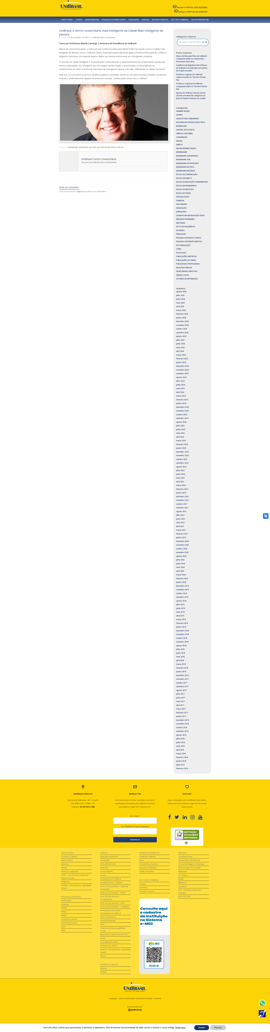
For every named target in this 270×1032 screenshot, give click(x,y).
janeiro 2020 (181, 582)
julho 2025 (180, 340)
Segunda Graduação (147, 867)
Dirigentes (65, 881)
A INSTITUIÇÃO (67, 852)
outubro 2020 (181, 548)
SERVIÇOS (145, 20)
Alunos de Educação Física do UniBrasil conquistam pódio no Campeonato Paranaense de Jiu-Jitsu (191, 59)
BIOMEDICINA (181, 126)
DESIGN (179, 141)
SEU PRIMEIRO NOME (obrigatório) (135, 826)
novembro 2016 (182, 724)
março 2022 (181, 485)
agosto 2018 (181, 645)
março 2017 (181, 709)
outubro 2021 (181, 504)
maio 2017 (180, 701)
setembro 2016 (182, 731)
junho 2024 (180, 385)
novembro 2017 (182, 679)
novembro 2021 (182, 500)
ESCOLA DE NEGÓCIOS (185, 189)
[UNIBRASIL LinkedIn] (186, 817)
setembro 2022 (182, 463)
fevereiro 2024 (182, 399)
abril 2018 (180, 660)
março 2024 (181, 396)
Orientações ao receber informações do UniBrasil (110, 911)
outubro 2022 (181, 459)
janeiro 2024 (181, 403)
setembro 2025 (182, 332)
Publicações (66, 900)
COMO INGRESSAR (92, 20)
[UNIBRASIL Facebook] (171, 817)
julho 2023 (180, 425)
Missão (64, 867)
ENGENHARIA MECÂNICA (185, 171)
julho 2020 (180, 560)
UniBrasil (119, 147)
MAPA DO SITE (184, 896)
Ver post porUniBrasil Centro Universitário (99, 162)
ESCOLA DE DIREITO (184, 178)
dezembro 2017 (182, 675)
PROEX (64, 908)
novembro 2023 (182, 411)
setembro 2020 (182, 552)
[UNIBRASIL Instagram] (194, 817)
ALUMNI (179, 115)
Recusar (218, 1027)
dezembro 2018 (182, 630)
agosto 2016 (181, 735)
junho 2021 (180, 519)
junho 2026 (180, 299)
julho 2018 (180, 649)
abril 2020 (180, 571)
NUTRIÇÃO (180, 230)
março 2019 (181, 619)
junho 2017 (180, 698)
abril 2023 (180, 437)
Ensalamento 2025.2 (108, 945)
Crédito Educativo (146, 871)
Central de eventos (69, 922)
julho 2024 (180, 381)
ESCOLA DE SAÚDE (183, 193)
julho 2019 (180, 604)
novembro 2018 (182, 634)
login (79, 191)
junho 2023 (180, 429)
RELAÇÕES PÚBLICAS (184, 267)
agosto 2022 (181, 467)
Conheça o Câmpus (69, 856)
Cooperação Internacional (189, 860)
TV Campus (183, 875)
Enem (102, 938)
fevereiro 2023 (182, 444)
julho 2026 (180, 295)
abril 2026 (180, 306)
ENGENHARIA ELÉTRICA (185, 167)
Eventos (103, 972)
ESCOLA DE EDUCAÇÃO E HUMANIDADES (192, 182)
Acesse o (192, 7)
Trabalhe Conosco (147, 891)
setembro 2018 (182, 642)
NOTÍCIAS (92, 147)
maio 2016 (180, 746)
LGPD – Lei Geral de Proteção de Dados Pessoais (75, 876)
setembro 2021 (182, 507)
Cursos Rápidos (106, 871)
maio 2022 (180, 478)
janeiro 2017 (181, 716)
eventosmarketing (107, 920)
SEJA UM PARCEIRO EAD (200, 20)
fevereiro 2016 (182, 757)
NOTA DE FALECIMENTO (185, 226)
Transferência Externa (148, 864)
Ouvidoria (143, 887)
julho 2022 (180, 470)
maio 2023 (180, 433)
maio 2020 (180, 567)
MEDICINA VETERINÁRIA (185, 219)
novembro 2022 (182, 455)
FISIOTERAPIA (181, 204)
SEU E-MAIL (135, 816)
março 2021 (181, 530)
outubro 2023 (181, 414)
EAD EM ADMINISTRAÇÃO (186, 148)
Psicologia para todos (109, 942)
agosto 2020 (181, 556)
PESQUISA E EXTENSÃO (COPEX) (114, 20)
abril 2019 (180, 616)
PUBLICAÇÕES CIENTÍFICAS (186, 256)
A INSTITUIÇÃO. (67, 20)
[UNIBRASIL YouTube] (202, 817)
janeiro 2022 (181, 493)
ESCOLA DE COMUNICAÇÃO (187, 174)
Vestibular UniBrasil (147, 856)
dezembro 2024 (182, 366)
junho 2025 (180, 344)
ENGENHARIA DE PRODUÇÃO (187, 163)
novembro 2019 (182, 589)
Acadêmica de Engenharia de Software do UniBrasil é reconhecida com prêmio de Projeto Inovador (191, 68)
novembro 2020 (182, 545)
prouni (103, 875)
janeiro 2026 (181, 317)
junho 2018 (180, 653)
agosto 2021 (181, 511)
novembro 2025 (182, 325)
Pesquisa (65, 904)
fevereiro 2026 (182, 314)
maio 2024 (180, 388)
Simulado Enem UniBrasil (110, 879)
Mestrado (104, 867)
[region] (187, 837)
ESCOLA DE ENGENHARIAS (186, 185)
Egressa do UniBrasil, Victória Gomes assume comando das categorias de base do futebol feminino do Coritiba (191, 96)
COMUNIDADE (73, 147)
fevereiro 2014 (182, 768)
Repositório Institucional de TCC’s (114, 934)
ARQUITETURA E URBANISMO (187, 118)
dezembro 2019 (182, 586)
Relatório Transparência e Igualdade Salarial (76, 886)
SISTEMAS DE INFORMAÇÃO (187, 279)
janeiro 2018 (181, 671)
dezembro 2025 (182, 321)
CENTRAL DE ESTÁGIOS (185, 130)
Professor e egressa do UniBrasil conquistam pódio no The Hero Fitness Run (191, 86)
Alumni (103, 956)
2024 (63, 926)
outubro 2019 (181, 593)
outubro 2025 (181, 329)
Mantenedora (67, 860)
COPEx (178, 249)
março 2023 (181, 440)
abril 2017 (180, 705)
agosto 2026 (181, 291)
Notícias (103, 968)
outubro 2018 (181, 638)
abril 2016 (180, 750)
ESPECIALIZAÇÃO (182, 197)
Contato (142, 884)
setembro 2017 (182, 686)
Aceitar (201, 1027)
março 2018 (181, 664)
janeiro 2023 (181, 448)
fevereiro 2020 (182, 578)
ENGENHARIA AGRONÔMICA (187, 156)
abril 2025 (180, 351)
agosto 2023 (181, 422)
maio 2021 (180, 522)
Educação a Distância (109, 856)
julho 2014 (180, 765)
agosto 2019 (181, 601)
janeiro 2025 (181, 362)
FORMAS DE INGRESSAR (149, 852)
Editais (64, 915)
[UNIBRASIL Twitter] (179, 817)
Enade (181, 879)
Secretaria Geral (185, 856)
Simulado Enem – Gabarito (111, 882)
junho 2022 (180, 474)
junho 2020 (180, 563)
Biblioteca (182, 882)
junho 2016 (180, 742)
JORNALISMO (181, 211)
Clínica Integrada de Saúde (189, 867)
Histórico (65, 864)
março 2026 (181, 310)
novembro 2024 (182, 370)
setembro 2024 (182, 373)
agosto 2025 (181, 336)
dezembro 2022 (182, 452)
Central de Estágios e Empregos (191, 864)
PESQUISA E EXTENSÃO (71, 896)
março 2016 (181, 753)
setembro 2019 (182, 597)
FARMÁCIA (180, 200)
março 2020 (181, 575)
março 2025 (181, 355)
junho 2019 (180, 608)
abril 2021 (180, 526)
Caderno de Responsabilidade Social (113, 929)
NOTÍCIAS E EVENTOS (160, 20)
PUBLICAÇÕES (134, 20)
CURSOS (79, 20)
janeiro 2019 (181, 627)
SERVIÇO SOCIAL (182, 275)
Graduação (105, 860)
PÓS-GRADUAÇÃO (108, 864)
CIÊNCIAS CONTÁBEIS (184, 133)
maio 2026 (180, 303)
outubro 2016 (181, 727)
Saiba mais (180, 1027)
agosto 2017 (181, 690)
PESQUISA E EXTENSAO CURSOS (188, 238)
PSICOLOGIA (181, 253)
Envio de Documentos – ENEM (112, 893)
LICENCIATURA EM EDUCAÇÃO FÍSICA (190, 215)
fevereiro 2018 (182, 668)
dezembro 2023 (182, 407)
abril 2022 (180, 481)
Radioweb (182, 871)
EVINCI (64, 911)
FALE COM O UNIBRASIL (179, 20)
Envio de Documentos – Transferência (110, 898)
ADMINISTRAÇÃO (183, 111)
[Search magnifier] (205, 42)
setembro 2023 (182, 418)
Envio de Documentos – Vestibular (114, 906)
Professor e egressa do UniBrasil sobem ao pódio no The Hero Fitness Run (191, 77)
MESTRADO (180, 223)
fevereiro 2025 (182, 358)
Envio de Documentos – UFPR (112, 903)
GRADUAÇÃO (83, 147)
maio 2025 (180, 347)
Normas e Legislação (69, 871)
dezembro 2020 (182, 541)
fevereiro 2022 (182, 489)
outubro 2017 (181, 683)
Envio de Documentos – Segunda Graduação (114, 887)
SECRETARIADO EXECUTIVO (186, 271)
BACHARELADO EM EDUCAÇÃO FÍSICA (190, 122)
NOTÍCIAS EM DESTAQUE (106, 147)
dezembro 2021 (182, 496)
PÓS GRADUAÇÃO (183, 245)
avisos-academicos (108, 917)
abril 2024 (180, 392)
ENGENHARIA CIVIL (183, 159)
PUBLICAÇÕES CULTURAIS (186, 260)
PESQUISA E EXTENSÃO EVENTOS (189, 241)
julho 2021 (180, 515)
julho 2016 (180, 738)
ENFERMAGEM (181, 152)
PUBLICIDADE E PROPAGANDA (188, 264)
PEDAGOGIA (181, 234)
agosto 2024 (181, 377)
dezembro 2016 (182, 720)
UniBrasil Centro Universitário (104, 37)
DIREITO (179, 144)
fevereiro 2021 (182, 534)
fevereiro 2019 (182, 623)
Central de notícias (69, 919)
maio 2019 (180, 612)
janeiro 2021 (181, 537)
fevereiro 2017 (182, 712)
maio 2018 (180, 656)
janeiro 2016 (181, 761)
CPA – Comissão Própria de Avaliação (189, 891)
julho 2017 (180, 694)
